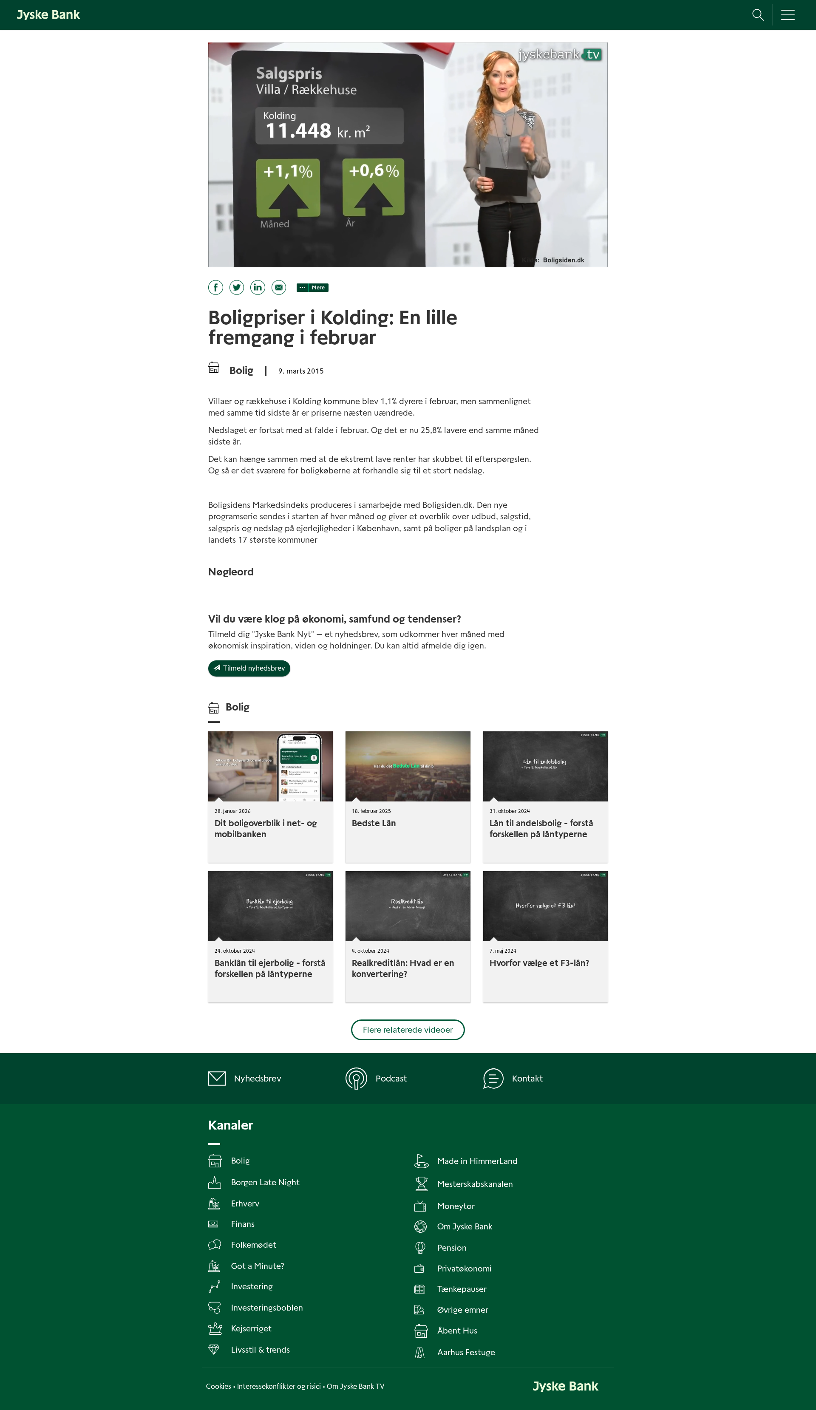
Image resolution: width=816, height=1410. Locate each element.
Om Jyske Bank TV (356, 1386)
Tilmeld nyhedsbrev (252, 668)
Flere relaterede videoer (408, 1030)
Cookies (218, 1386)
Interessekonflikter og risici (279, 1386)
